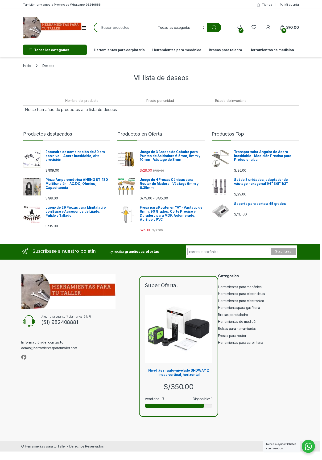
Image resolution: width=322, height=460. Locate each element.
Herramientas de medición (271, 50)
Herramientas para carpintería (119, 50)
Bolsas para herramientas (237, 329)
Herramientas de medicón (237, 321)
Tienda (267, 4)
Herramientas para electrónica (241, 301)
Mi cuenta (292, 4)
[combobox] (124, 27)
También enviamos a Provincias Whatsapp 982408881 (62, 4)
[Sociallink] (23, 357)
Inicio (27, 66)
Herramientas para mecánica (176, 50)
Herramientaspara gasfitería (239, 308)
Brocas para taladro (225, 50)
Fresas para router (232, 336)
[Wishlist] (253, 27)
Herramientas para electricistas (241, 294)
